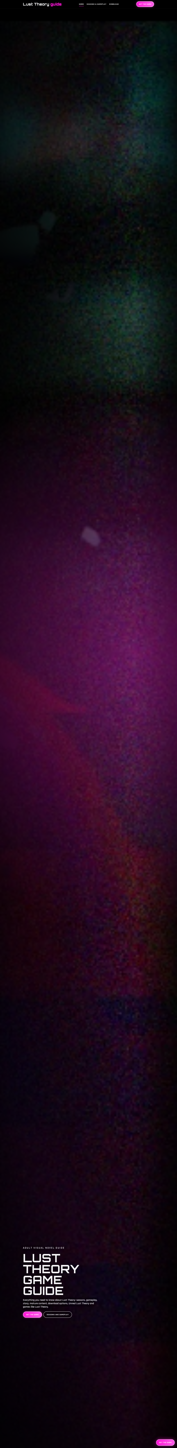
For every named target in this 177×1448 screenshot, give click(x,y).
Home (81, 4)
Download (114, 4)
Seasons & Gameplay (96, 4)
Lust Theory (42, 4)
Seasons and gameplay (58, 1314)
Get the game (145, 4)
